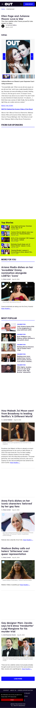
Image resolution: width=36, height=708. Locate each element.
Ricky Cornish (7, 279)
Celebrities (21, 324)
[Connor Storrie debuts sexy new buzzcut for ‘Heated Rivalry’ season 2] (5, 233)
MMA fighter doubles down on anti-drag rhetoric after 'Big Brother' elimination (24, 369)
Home (3, 9)
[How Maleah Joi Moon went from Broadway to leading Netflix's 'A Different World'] (18, 432)
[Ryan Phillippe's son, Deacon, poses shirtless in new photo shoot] (8, 337)
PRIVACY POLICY (25, 693)
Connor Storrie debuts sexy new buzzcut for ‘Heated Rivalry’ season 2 (22, 233)
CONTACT (6, 690)
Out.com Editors (12, 25)
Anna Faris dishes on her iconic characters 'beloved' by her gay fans (16, 503)
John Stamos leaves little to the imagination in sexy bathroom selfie (25, 328)
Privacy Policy (4, 696)
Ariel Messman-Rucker (9, 635)
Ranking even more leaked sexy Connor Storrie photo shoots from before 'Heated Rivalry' (24, 360)
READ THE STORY (7, 105)
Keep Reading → (6, 308)
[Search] (21, 4)
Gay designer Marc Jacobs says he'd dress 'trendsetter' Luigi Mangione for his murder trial (17, 627)
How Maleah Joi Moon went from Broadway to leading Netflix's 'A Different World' (17, 413)
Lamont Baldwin (7, 420)
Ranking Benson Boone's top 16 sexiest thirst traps (25, 348)
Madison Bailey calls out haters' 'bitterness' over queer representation (15, 551)
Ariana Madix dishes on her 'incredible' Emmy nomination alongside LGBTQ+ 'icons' (17, 271)
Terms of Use (13, 696)
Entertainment (10, 9)
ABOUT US (13, 690)
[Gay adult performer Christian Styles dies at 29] (5, 227)
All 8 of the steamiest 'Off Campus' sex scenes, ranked (23, 239)
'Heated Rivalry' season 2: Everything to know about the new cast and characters (21, 252)
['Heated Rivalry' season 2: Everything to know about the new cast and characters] (5, 252)
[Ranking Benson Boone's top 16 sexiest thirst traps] (8, 347)
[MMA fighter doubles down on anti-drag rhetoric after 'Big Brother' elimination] (8, 368)
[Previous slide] (4, 56)
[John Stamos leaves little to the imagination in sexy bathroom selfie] (8, 327)
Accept (12, 699)
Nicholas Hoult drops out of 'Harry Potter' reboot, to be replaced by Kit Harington (20, 245)
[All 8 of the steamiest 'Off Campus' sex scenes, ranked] (5, 239)
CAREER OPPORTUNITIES (25, 690)
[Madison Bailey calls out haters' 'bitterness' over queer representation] (18, 569)
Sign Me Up (29, 4)
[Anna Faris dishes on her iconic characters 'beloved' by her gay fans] (18, 522)
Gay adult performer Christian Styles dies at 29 (21, 227)
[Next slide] (32, 56)
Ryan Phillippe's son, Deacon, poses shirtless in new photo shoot (26, 338)
